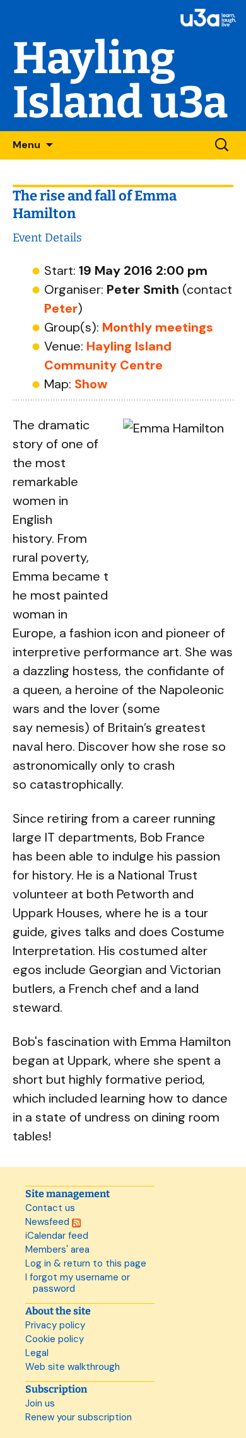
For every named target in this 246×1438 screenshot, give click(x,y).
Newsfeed (48, 1221)
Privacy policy (55, 1325)
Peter (61, 308)
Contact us (50, 1208)
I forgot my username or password (77, 1283)
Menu (26, 144)
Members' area (57, 1249)
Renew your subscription (78, 1417)
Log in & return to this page (85, 1263)
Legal (37, 1353)
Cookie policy (54, 1339)
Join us (40, 1403)
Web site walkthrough (72, 1366)
